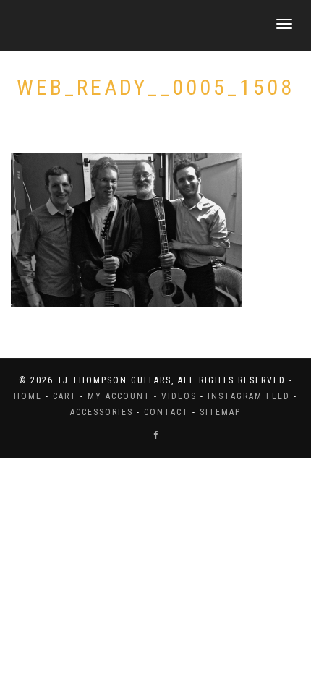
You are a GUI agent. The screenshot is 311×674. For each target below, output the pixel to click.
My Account (119, 396)
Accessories (101, 412)
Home (28, 396)
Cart (65, 396)
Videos (179, 396)
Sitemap (220, 412)
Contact (166, 412)
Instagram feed (249, 396)
